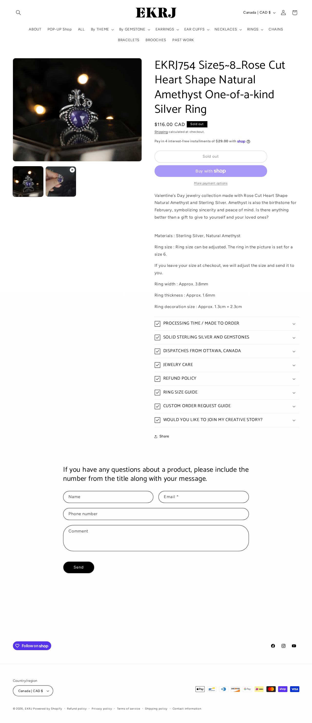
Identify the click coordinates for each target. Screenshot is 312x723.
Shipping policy (156, 708)
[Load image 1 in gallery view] (28, 181)
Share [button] (164, 436)
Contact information (187, 708)
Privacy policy (102, 708)
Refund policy (77, 708)
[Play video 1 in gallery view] (61, 181)
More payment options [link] (211, 183)
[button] (18, 12)
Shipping (161, 132)
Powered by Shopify (47, 708)
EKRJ (28, 708)
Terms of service (128, 708)
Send (79, 567)
